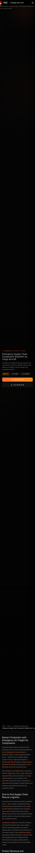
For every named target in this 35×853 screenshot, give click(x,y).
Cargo (9, 726)
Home (4, 726)
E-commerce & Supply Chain (20, 726)
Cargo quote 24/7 (18, 3)
